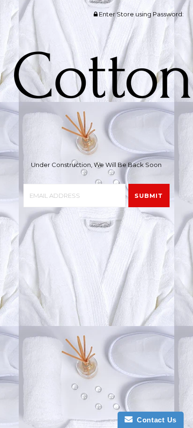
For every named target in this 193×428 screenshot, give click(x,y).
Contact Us (155, 420)
